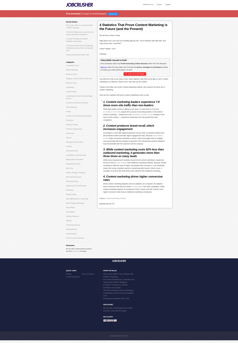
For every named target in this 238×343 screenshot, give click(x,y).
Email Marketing (71, 107)
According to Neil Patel (111, 112)
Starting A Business (72, 216)
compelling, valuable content (142, 114)
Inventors (69, 146)
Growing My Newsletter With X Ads (77, 55)
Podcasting (69, 190)
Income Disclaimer (73, 277)
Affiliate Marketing (72, 70)
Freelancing (70, 133)
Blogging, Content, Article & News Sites (79, 78)
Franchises (69, 120)
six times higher (137, 187)
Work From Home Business (75, 238)
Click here (76, 251)
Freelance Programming (74, 129)
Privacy (68, 274)
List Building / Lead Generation (76, 155)
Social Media (70, 207)
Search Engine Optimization (75, 203)
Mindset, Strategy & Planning (75, 172)
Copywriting (70, 87)
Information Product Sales (74, 142)
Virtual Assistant (71, 233)
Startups (68, 220)
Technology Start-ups (73, 225)
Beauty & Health (71, 74)
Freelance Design (72, 124)
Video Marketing (71, 229)
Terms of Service (88, 274)
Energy (68, 111)
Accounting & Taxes (72, 65)
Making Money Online (73, 164)
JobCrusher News (72, 151)
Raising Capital (71, 194)
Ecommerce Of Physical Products (77, 103)
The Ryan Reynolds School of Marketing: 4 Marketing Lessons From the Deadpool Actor (79, 48)
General (68, 137)
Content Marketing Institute (116, 198)
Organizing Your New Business (76, 185)
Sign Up (103, 67)
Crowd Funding (71, 91)
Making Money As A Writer (74, 159)
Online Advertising (72, 181)
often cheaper (122, 163)
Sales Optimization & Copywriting (77, 199)
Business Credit (71, 83)
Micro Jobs (69, 168)
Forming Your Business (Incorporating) (78, 116)
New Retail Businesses (73, 177)
